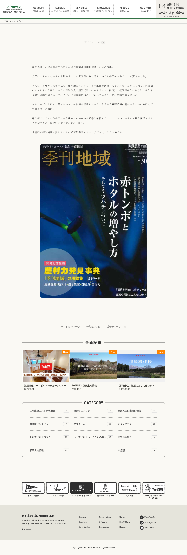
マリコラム (92, 424)
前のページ (73, 326)
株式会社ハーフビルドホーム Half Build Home (14, 9)
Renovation (105, 517)
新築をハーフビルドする (81, 9)
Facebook (149, 517)
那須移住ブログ (92, 410)
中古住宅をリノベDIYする (103, 9)
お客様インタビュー (48, 424)
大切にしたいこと (38, 9)
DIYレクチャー (136, 424)
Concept (82, 517)
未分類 (101, 42)
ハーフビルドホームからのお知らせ (92, 437)
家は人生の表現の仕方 (136, 410)
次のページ (114, 326)
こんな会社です (145, 9)
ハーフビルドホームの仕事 (60, 9)
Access (27, 529)
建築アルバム (124, 9)
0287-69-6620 (59, 523)
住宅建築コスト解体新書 (48, 410)
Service (82, 522)
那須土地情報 (48, 450)
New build (84, 527)
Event (122, 527)
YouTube (149, 528)
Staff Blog (124, 522)
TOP (6, 21)
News (122, 517)
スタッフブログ (17, 21)
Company (104, 527)
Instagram (150, 522)
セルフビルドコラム (48, 437)
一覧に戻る (93, 326)
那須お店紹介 (136, 437)
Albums (103, 522)
